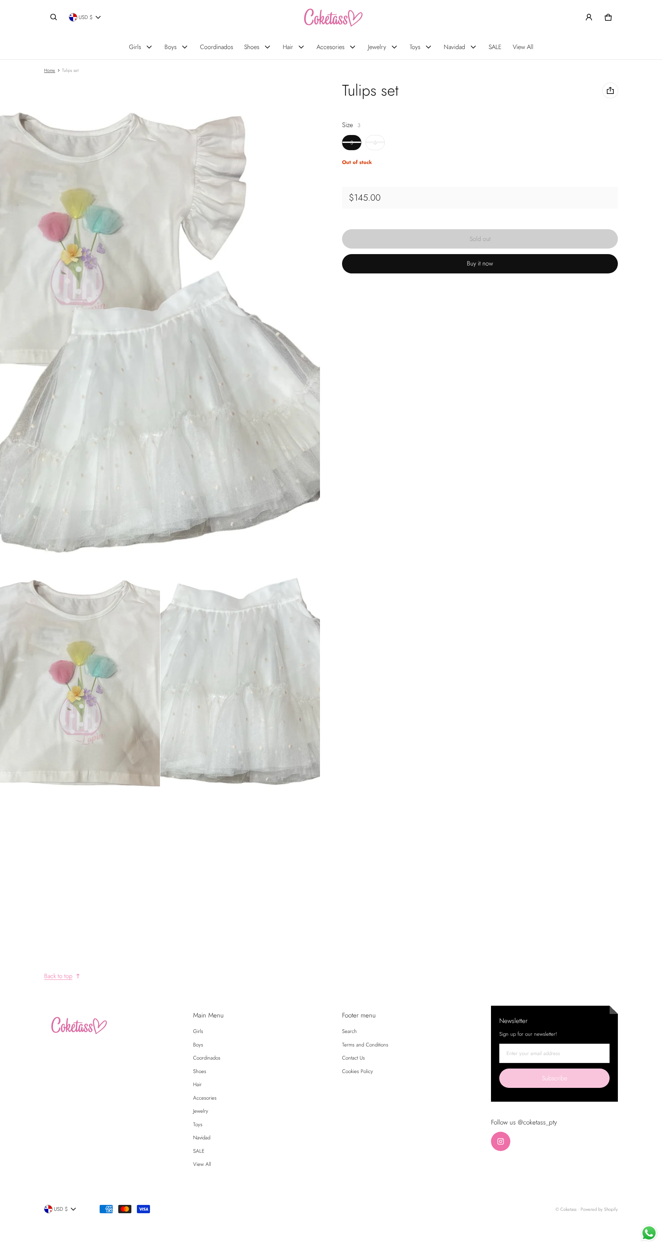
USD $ (86, 17)
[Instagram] (500, 1141)
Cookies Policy (357, 1071)
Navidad (454, 46)
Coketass (568, 1209)
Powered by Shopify (599, 1209)
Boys (170, 46)
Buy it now (480, 263)
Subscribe (554, 1078)
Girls (135, 46)
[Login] (589, 17)
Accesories (330, 46)
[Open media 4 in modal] (240, 682)
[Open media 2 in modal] (160, 321)
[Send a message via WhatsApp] (649, 1233)
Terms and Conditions (365, 1045)
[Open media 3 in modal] (80, 682)
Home (49, 70)
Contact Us (353, 1058)
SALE (495, 46)
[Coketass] (331, 17)
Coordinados (216, 46)
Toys (415, 46)
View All (523, 46)
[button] (53, 17)
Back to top (58, 976)
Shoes (251, 46)
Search (349, 1031)
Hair (288, 46)
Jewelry (377, 46)
